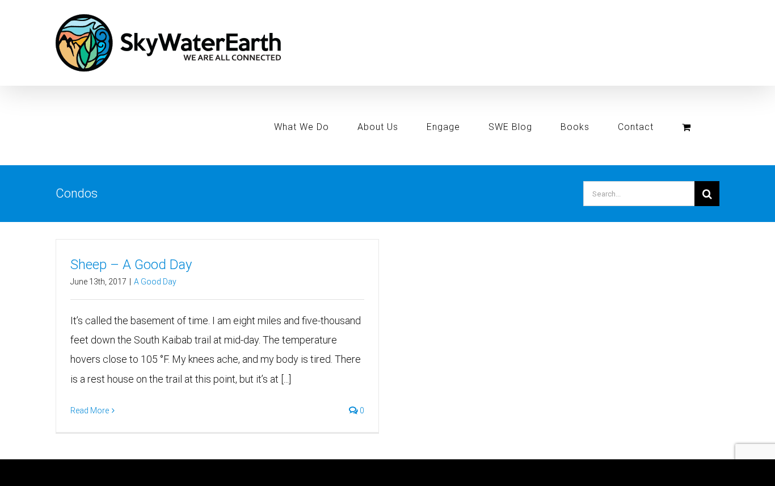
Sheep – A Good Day (131, 265)
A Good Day (155, 281)
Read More (89, 410)
